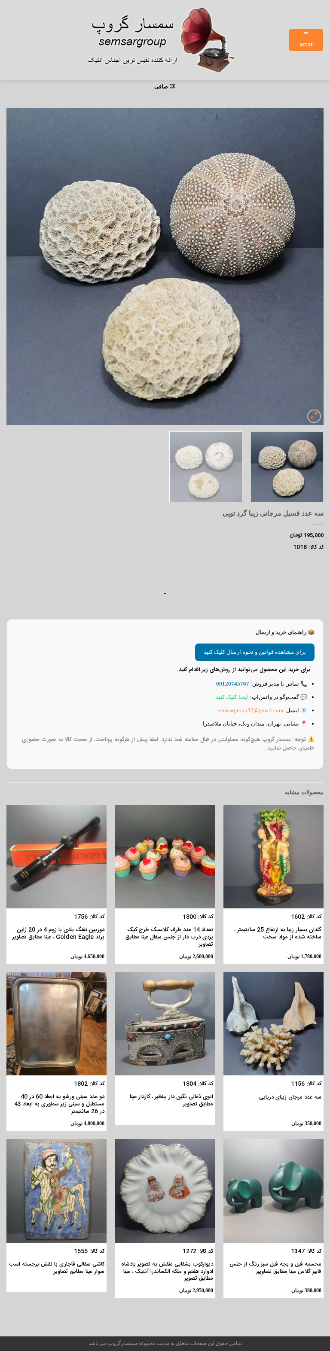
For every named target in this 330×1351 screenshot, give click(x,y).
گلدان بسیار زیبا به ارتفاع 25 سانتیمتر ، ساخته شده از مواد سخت (277, 933)
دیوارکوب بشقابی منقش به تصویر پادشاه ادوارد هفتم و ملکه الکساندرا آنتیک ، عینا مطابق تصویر (167, 1272)
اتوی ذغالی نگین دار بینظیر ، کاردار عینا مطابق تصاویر (171, 1100)
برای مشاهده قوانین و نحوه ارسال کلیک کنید (255, 652)
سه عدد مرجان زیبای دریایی (290, 1097)
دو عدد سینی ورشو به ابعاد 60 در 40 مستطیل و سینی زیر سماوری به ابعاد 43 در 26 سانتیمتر (59, 1104)
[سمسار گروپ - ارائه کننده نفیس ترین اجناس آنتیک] (165, 40)
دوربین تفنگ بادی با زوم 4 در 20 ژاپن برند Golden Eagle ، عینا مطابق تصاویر (58, 933)
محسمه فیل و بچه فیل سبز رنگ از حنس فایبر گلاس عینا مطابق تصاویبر (275, 1268)
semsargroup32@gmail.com (250, 710)
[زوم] (314, 416)
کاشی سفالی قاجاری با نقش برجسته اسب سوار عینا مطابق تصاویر (56, 1268)
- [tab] (165, 593)
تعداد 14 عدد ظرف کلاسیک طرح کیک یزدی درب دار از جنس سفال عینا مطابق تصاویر (169, 937)
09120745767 (232, 683)
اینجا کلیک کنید (232, 697)
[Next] (17, 266)
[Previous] (306, 266)
